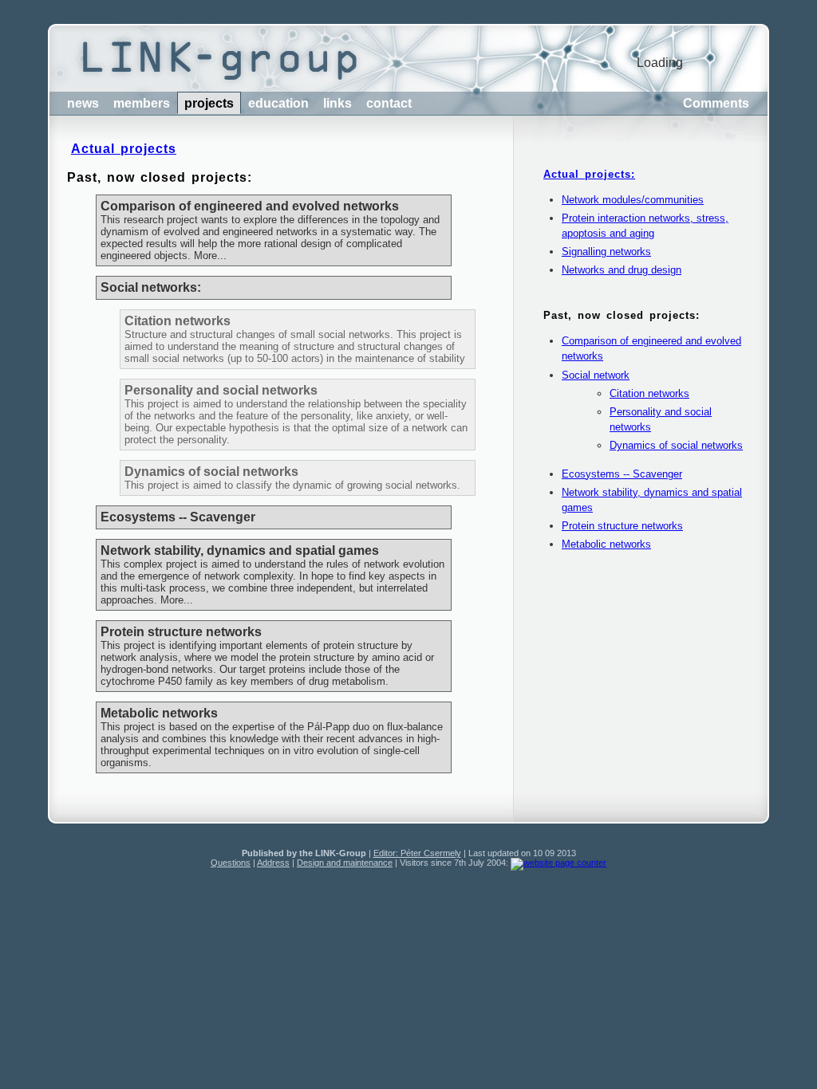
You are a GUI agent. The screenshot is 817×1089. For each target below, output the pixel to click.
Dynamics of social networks (676, 445)
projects (209, 103)
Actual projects (123, 148)
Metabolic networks (606, 544)
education (278, 103)
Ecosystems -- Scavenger (622, 474)
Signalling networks (606, 252)
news (83, 103)
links (337, 103)
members (141, 103)
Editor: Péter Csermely (417, 853)
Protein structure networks (622, 526)
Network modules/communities (633, 200)
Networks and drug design (621, 270)
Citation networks (649, 393)
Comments (716, 103)
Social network (596, 375)
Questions (231, 862)
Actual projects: (589, 174)
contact (389, 103)
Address (273, 862)
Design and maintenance (345, 862)
